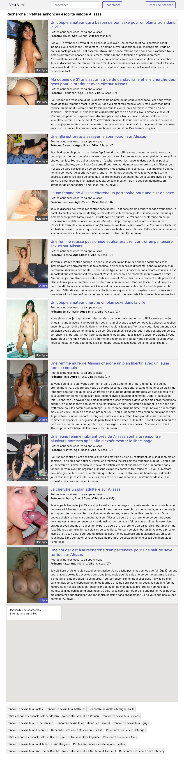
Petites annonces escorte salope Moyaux (33, 716)
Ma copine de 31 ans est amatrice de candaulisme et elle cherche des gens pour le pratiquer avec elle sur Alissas (112, 81)
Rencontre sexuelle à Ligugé (131, 723)
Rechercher (112, 5)
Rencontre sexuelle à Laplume (80, 737)
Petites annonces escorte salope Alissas (32, 737)
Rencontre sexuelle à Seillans (121, 716)
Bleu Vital (16, 5)
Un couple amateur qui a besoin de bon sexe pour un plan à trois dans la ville (112, 24)
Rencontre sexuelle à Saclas (25, 709)
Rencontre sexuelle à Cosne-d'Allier (30, 723)
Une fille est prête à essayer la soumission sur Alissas (98, 136)
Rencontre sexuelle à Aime (120, 737)
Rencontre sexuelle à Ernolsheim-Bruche (33, 751)
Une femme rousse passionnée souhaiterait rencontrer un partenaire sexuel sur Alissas (111, 243)
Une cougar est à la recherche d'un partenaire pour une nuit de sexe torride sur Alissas (111, 552)
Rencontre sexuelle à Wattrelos (66, 709)
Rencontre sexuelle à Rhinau (80, 716)
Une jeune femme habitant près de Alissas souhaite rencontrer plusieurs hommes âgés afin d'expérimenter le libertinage (106, 438)
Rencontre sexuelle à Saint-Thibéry (141, 751)
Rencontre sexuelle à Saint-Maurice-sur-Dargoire (38, 744)
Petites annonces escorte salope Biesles (99, 744)
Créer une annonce (160, 5)
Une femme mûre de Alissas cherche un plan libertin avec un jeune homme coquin (109, 365)
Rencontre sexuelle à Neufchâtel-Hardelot (89, 751)
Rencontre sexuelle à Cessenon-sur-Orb (77, 730)
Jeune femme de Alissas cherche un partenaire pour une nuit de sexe (112, 193)
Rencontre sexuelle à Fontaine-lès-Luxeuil (83, 723)
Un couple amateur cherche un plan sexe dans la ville (97, 302)
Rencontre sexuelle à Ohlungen (126, 730)
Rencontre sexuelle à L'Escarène (27, 730)
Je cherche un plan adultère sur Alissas (85, 489)
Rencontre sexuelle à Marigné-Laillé (112, 709)
